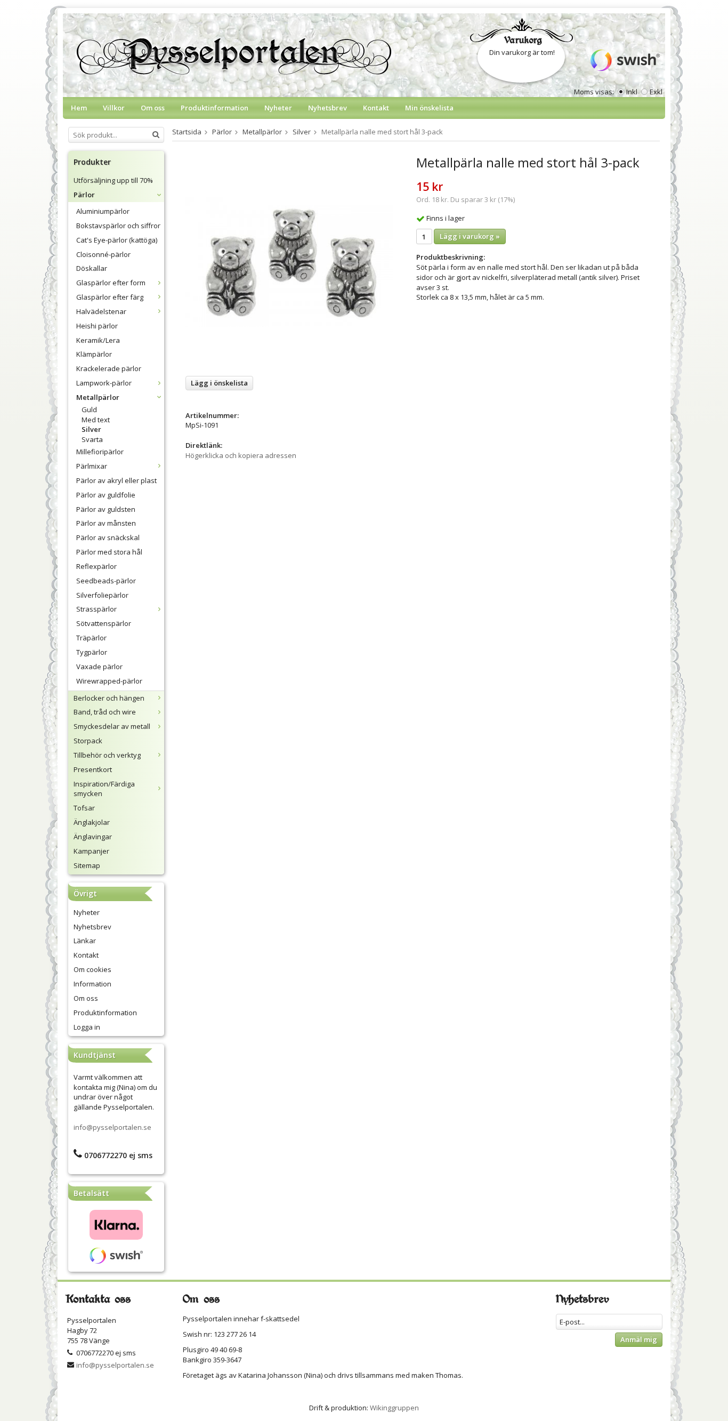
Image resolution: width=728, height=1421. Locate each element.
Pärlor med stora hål (109, 552)
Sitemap (87, 865)
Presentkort (93, 769)
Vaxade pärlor (99, 666)
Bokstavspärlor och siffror (118, 225)
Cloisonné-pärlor (103, 254)
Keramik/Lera (98, 340)
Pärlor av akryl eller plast (116, 480)
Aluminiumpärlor (103, 211)
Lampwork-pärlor (104, 383)
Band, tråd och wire (105, 712)
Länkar (85, 940)
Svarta (92, 439)
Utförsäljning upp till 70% (113, 180)
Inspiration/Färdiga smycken (104, 789)
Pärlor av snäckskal (108, 537)
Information (92, 984)
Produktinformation (214, 108)
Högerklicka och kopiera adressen (240, 455)
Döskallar (91, 268)
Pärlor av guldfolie (105, 495)
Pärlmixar (91, 466)
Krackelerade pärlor (108, 368)
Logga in (87, 1027)
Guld (89, 409)
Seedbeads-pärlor (106, 580)
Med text (96, 419)
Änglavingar (93, 836)
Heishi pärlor (97, 326)
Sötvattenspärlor (103, 623)
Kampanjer (91, 851)
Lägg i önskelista (219, 383)
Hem (79, 108)
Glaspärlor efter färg (109, 297)
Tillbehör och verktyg (107, 755)
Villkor (114, 108)
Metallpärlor (97, 397)
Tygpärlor (91, 652)
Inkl (631, 92)
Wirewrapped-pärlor (109, 681)
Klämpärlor (94, 354)
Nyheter (278, 108)
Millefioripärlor (100, 451)
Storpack (88, 740)
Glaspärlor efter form (110, 282)
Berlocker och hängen (109, 698)
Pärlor (84, 194)
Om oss (153, 108)
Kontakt (376, 108)
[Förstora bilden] (289, 261)
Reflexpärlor (96, 566)
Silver (91, 429)
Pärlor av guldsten (105, 509)
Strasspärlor (96, 609)
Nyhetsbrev (327, 108)
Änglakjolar (92, 822)
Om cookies (92, 969)
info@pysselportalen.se (112, 1127)
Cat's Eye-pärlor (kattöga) (116, 240)
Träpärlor (91, 638)
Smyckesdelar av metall (112, 726)
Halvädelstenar (101, 311)
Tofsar (84, 808)
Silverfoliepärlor (102, 595)
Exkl (656, 92)
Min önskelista (429, 108)
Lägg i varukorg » (470, 236)
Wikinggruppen (394, 1407)
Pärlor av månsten (106, 523)
